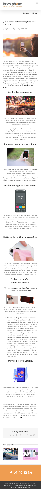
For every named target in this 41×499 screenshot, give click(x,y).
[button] (4, 453)
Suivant (34, 13)
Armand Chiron (9, 28)
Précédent (26, 13)
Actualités (24, 28)
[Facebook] (11, 472)
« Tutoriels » (20, 417)
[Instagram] (30, 472)
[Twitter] (20, 472)
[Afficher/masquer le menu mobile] (37, 3)
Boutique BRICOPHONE (24, 487)
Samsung (30, 85)
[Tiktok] (16, 472)
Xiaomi (5, 87)
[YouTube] (25, 472)
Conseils (5, 29)
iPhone (24, 85)
